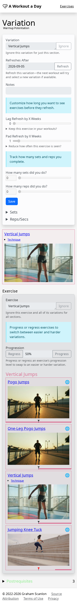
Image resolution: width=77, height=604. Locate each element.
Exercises (67, 6)
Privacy (53, 598)
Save (11, 201)
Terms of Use (33, 598)
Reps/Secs (19, 219)
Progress (62, 354)
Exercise (12, 300)
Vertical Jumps (17, 234)
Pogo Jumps (18, 382)
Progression (15, 348)
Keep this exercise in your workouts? (33, 129)
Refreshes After (17, 60)
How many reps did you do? (26, 186)
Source (56, 594)
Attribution (10, 598)
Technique (14, 239)
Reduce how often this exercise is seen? (35, 146)
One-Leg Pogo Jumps (26, 428)
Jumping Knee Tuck (25, 529)
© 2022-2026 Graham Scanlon (24, 594)
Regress (14, 354)
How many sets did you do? (26, 172)
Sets (14, 212)
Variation (12, 40)
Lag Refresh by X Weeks (23, 119)
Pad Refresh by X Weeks (23, 136)
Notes (10, 84)
